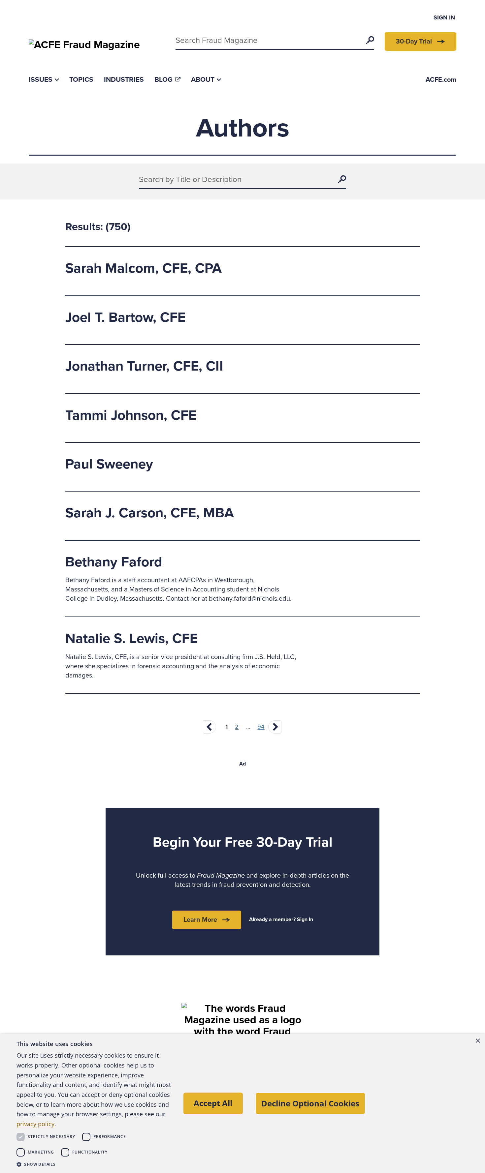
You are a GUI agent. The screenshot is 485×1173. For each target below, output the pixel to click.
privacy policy (35, 1124)
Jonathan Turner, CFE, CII (144, 366)
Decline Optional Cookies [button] (310, 1103)
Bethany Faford (113, 562)
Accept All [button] (213, 1103)
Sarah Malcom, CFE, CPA (143, 268)
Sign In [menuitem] (444, 17)
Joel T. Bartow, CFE (125, 317)
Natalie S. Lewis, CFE (131, 638)
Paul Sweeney (109, 464)
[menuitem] (43, 80)
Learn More (200, 920)
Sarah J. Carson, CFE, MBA (149, 512)
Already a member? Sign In (281, 919)
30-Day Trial (414, 41)
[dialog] (242, 1103)
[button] (93, 1164)
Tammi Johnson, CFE (130, 415)
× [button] (477, 1040)
